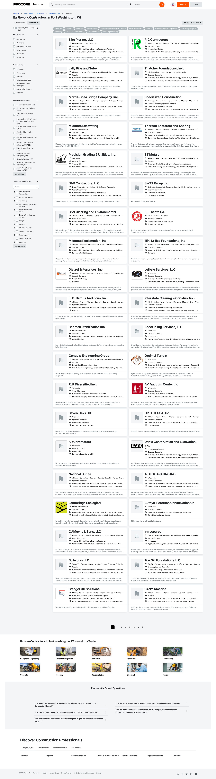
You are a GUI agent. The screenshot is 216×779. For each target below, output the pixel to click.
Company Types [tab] (27, 748)
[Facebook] (182, 774)
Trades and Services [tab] (60, 748)
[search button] (161, 4)
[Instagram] (191, 774)
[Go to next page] (142, 627)
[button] (14, 39)
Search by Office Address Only (26, 29)
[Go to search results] (36, 186)
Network (38, 4)
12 (138, 627)
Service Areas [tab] (76, 748)
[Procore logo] (22, 4)
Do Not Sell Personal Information (84, 773)
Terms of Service (66, 773)
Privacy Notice (54, 773)
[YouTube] (196, 774)
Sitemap (98, 773)
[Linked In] (178, 774)
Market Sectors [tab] (43, 748)
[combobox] (145, 5)
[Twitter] (187, 774)
